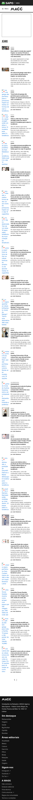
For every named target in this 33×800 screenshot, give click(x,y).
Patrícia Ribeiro (17, 235)
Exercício (5, 749)
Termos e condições (9, 798)
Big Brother (6, 728)
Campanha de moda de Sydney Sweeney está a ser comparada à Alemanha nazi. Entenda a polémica (21, 388)
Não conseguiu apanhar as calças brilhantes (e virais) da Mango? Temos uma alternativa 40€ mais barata (20, 306)
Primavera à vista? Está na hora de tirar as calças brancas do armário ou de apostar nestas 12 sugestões (21, 253)
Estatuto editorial (8, 787)
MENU (18, 3)
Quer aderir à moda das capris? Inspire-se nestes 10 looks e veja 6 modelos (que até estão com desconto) (21, 53)
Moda (12, 47)
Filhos (4, 752)
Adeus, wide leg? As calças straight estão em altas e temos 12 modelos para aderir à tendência (21, 121)
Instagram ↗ (6, 771)
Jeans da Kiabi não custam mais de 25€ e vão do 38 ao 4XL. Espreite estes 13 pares (20, 546)
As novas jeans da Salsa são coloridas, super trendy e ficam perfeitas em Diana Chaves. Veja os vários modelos (21, 441)
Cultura (4, 746)
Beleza (4, 744)
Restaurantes (6, 719)
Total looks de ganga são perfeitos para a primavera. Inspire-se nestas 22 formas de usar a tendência (21, 96)
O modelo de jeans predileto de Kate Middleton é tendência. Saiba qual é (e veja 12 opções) (21, 147)
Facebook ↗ (6, 774)
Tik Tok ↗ (5, 776)
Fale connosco (7, 784)
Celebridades (15, 382)
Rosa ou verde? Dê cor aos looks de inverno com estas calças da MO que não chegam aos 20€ (21, 283)
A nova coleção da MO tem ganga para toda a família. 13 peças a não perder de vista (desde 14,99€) (20, 625)
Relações (5, 758)
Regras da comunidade (10, 795)
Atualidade (5, 741)
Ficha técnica (6, 790)
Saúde (4, 725)
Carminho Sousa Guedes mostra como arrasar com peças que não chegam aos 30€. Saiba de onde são (20, 595)
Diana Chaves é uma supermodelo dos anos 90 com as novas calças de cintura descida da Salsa (21, 522)
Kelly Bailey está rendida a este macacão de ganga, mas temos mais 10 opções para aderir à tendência (21, 335)
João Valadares (17, 109)
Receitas (5, 733)
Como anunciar (8, 792)
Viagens (4, 722)
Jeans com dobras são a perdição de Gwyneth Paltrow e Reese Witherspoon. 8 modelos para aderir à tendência (20, 465)
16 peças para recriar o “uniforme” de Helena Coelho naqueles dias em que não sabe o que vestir (21, 415)
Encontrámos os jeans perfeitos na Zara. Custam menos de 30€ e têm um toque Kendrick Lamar (21, 570)
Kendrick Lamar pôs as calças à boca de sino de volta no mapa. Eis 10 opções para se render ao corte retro (20, 653)
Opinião (4, 730)
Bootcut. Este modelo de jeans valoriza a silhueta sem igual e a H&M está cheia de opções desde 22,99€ (20, 174)
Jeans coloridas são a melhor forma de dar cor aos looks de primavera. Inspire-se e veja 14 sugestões (21, 197)
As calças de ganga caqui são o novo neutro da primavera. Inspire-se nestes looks (21, 74)
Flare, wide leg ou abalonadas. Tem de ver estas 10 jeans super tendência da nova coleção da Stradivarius (20, 224)
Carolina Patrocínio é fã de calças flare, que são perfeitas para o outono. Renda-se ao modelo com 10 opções (20, 358)
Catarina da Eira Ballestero (20, 584)
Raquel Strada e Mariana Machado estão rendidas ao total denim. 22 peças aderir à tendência (20, 495)
